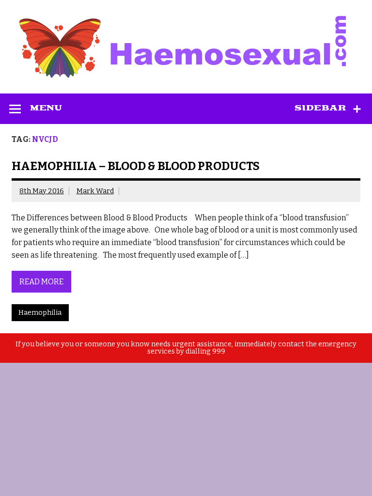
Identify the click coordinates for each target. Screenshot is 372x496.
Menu (46, 108)
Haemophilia (40, 313)
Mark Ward (95, 191)
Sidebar (320, 108)
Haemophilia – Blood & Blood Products (136, 166)
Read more (41, 281)
